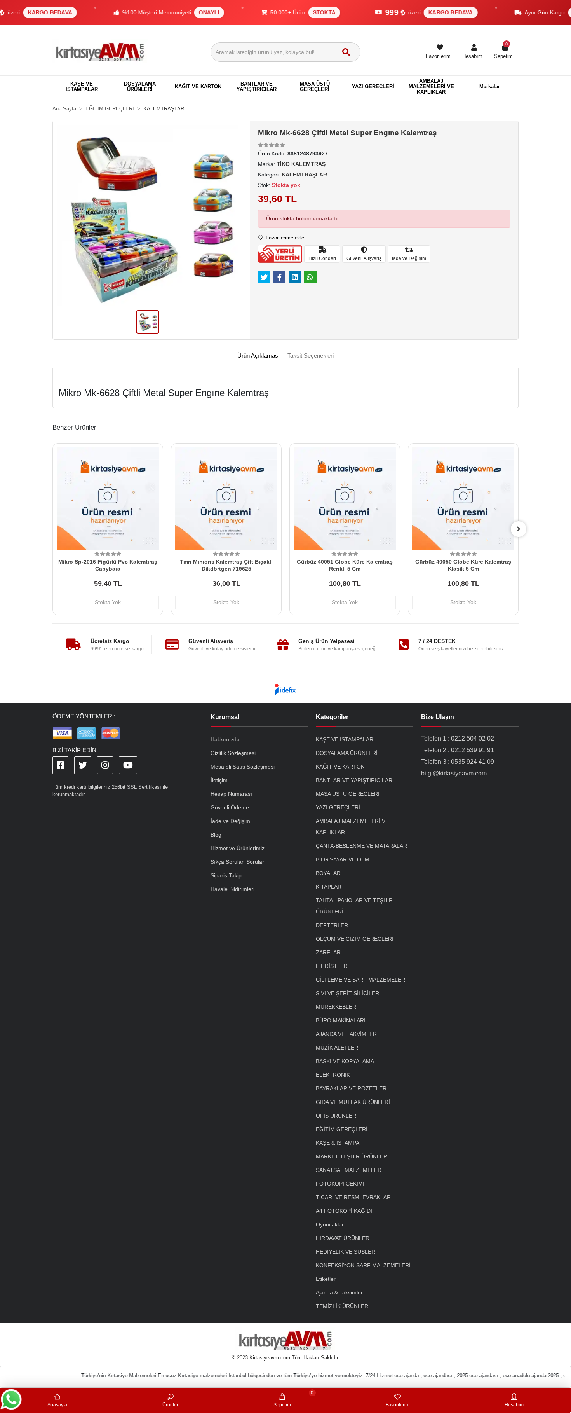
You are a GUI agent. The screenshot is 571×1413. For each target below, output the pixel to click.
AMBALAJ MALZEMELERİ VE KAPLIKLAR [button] (431, 86)
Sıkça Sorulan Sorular (237, 862)
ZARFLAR (328, 952)
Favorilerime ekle (284, 238)
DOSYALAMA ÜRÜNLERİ (347, 753)
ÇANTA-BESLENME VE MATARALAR (361, 846)
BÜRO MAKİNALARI (341, 1020)
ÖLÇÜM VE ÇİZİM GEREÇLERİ (354, 939)
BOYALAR (328, 873)
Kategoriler (332, 717)
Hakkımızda (225, 739)
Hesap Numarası (231, 794)
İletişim (219, 780)
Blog (216, 834)
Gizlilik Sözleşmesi (233, 753)
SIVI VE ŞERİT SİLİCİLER (347, 993)
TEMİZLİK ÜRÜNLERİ (343, 1306)
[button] (472, 52)
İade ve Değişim (230, 821)
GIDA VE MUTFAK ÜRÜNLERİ (353, 1102)
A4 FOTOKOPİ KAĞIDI (344, 1211)
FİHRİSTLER (332, 966)
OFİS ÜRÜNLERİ (337, 1116)
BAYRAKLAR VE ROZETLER (351, 1088)
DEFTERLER (332, 925)
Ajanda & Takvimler (339, 1292)
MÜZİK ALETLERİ (338, 1047)
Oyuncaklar (330, 1224)
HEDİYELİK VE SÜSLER (345, 1252)
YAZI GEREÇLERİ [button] (373, 86)
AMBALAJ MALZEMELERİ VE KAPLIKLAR (352, 826)
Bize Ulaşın (437, 717)
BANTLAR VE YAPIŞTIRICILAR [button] (257, 86)
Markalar (489, 86)
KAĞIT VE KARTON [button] (198, 86)
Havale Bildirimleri (232, 889)
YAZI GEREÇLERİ (338, 807)
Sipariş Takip (226, 875)
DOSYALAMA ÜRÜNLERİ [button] (140, 86)
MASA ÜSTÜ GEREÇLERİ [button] (315, 86)
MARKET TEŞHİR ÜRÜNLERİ (352, 1156)
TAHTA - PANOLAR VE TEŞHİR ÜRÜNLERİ (354, 906)
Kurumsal (225, 717)
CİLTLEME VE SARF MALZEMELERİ (361, 979)
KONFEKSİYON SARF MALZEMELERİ (363, 1265)
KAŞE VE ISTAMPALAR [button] (82, 86)
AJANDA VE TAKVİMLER (346, 1034)
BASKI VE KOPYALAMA (345, 1061)
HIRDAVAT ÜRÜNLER (342, 1238)
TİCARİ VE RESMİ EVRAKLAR (353, 1197)
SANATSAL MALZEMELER (348, 1170)
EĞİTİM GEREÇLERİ (341, 1129)
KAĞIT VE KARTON (340, 766)
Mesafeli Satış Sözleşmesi (243, 766)
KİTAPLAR (328, 887)
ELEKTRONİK (333, 1075)
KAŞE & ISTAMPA (337, 1143)
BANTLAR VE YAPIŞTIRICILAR (354, 780)
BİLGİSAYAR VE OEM (342, 859)
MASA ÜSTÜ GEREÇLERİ (348, 794)
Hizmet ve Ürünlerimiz (238, 848)
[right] (519, 529)
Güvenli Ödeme (230, 807)
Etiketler (326, 1279)
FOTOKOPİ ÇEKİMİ (340, 1184)
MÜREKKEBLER (336, 1007)
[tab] (258, 356)
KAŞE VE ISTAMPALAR (344, 739)
